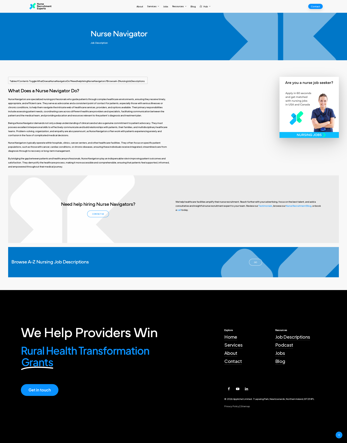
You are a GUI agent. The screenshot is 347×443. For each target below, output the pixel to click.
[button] (98, 214)
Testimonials (265, 205)
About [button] (230, 353)
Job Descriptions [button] (292, 337)
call (179, 209)
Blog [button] (280, 361)
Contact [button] (233, 361)
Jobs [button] (280, 353)
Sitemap (245, 406)
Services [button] (233, 345)
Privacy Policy (231, 406)
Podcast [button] (284, 345)
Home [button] (230, 337)
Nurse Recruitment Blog (298, 205)
